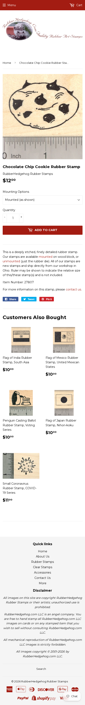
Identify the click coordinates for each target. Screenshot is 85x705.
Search (41, 668)
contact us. (74, 289)
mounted (45, 257)
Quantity (9, 210)
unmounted (11, 261)
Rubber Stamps (42, 562)
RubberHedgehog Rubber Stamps (44, 681)
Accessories (42, 572)
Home (7, 62)
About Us (42, 556)
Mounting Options (16, 192)
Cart (79, 5)
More (42, 583)
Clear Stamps (42, 567)
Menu (11, 5)
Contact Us (42, 578)
